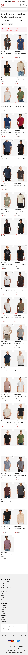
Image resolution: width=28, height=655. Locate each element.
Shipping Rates (4, 583)
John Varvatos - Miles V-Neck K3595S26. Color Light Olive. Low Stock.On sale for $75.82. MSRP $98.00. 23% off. (20, 441)
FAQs (2, 589)
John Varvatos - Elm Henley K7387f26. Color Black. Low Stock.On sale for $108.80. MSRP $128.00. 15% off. (20, 415)
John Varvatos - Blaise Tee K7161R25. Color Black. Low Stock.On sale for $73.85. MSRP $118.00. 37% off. (20, 230)
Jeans (15, 652)
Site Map (3, 619)
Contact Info (4, 591)
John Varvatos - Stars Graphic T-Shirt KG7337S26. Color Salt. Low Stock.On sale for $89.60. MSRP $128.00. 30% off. (7, 283)
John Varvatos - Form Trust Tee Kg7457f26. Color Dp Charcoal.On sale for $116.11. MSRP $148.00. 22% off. (20, 178)
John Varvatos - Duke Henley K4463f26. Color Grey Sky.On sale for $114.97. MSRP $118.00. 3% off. (20, 336)
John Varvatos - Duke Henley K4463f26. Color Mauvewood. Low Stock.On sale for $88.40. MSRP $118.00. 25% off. (7, 494)
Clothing (3, 24)
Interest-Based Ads (21, 636)
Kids (2, 599)
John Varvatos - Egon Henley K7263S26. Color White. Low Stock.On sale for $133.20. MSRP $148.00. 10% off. (20, 362)
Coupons (3, 621)
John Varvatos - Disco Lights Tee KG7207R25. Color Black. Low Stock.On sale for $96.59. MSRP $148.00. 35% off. (7, 230)
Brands (3, 601)
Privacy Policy (13, 636)
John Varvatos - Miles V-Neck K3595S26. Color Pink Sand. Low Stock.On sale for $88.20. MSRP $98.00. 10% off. (7, 389)
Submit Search (26, 9)
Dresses (12, 652)
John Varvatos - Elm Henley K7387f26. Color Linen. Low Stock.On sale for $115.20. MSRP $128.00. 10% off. (7, 415)
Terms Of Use (5, 636)
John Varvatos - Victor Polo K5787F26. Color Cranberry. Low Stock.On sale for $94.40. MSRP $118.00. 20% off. (20, 125)
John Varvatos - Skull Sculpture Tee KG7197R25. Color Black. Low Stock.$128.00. (20, 151)
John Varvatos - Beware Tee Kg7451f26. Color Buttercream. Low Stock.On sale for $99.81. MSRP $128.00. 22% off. (7, 98)
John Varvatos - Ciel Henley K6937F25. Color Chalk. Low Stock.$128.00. (7, 336)
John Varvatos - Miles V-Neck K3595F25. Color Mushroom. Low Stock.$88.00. (20, 309)
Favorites (20, 5)
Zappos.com (4, 650)
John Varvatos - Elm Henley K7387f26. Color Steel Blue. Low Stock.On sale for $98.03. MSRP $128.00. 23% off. (7, 468)
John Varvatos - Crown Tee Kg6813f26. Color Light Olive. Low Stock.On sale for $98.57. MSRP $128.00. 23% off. (7, 204)
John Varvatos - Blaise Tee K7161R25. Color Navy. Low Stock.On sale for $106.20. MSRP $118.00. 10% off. (7, 178)
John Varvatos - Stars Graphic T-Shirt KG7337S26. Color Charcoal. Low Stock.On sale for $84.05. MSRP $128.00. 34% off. (20, 283)
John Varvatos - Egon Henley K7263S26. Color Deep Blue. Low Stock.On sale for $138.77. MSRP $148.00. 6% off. (7, 362)
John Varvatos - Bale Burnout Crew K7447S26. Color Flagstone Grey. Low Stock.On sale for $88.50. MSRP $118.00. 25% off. (20, 468)
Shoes (25, 650)
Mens (2, 597)
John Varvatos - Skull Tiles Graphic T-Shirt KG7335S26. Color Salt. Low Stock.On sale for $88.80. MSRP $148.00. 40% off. (7, 309)
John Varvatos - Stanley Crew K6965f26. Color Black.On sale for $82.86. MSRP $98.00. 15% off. (7, 441)
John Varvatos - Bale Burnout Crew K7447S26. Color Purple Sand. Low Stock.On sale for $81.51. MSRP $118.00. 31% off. (7, 547)
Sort (21, 20)
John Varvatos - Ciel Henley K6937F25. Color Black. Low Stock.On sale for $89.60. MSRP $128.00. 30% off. (7, 521)
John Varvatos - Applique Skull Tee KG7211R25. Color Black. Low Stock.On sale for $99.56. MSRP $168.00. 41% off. (7, 257)
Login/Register (4, 605)
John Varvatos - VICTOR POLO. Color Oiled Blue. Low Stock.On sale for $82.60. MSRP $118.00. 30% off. (7, 151)
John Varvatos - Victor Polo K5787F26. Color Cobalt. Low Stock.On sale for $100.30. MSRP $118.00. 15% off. (7, 125)
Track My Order (4, 613)
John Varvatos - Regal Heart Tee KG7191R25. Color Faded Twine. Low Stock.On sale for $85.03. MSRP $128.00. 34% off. (20, 204)
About (2, 617)
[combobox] (14, 9)
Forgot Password (5, 581)
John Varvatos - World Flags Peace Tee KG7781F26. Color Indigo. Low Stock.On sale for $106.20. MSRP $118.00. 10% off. (20, 46)
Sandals (8, 652)
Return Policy (4, 585)
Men (10, 24)
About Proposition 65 (6, 587)
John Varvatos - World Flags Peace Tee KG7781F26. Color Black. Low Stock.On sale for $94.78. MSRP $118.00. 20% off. (7, 72)
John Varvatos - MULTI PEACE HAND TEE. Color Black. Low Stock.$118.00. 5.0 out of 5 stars (7, 46)
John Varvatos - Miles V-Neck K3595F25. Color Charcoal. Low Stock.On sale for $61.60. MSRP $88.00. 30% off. (20, 494)
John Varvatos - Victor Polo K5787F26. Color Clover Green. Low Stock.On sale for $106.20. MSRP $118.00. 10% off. (20, 98)
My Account (17, 5)
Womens (3, 595)
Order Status (4, 609)
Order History (4, 611)
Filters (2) (8, 20)
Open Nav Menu (26, 5)
